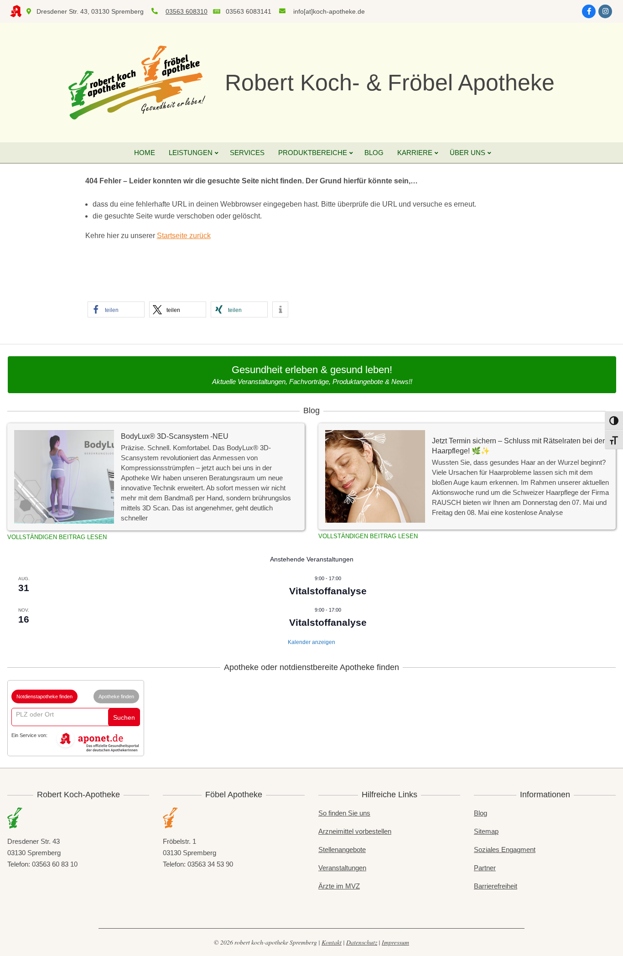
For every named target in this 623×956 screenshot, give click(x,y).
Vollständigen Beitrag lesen (57, 537)
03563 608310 (187, 11)
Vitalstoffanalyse (328, 591)
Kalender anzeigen (311, 642)
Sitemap (486, 831)
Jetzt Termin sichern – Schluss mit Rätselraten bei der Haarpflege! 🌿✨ (518, 445)
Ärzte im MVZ (339, 886)
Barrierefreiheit (495, 886)
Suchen (124, 717)
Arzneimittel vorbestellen (354, 831)
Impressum (395, 942)
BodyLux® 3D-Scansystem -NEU (174, 436)
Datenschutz (361, 942)
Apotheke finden (116, 696)
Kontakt (332, 942)
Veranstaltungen (342, 868)
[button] (116, 309)
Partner (485, 868)
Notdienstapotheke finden (44, 696)
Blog (480, 813)
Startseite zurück (184, 235)
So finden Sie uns (344, 813)
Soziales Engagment (504, 849)
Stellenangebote (342, 849)
